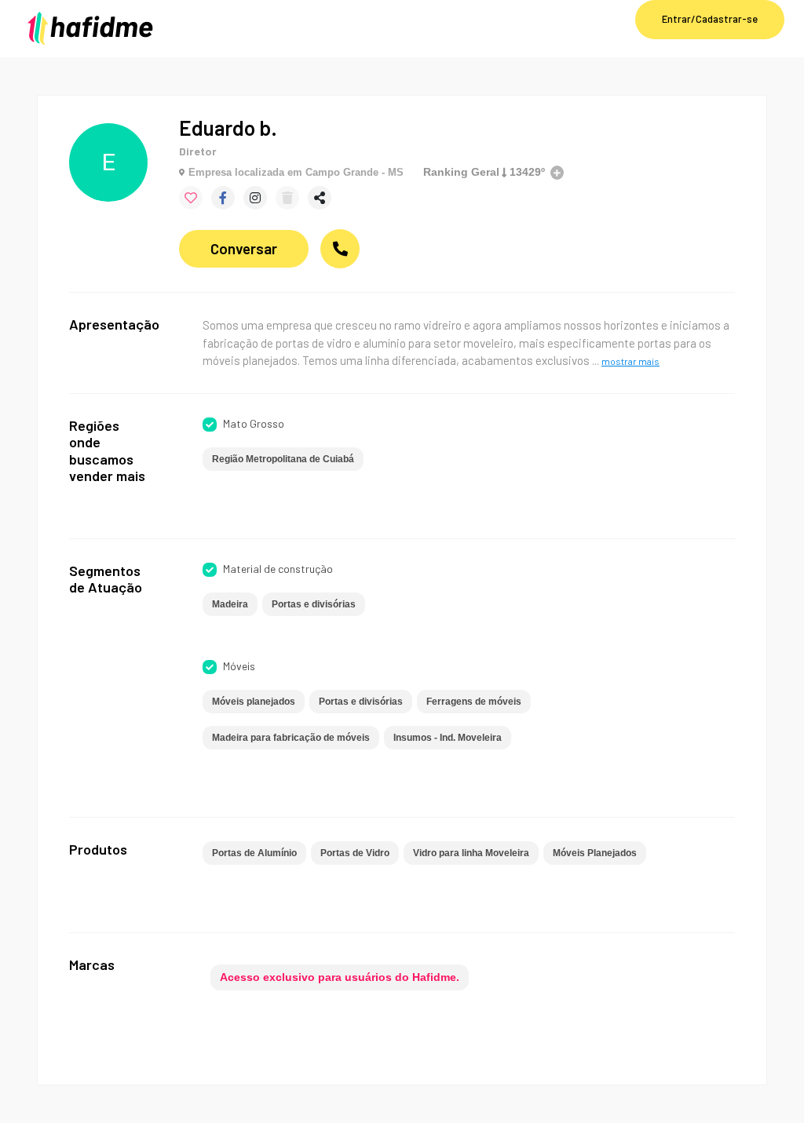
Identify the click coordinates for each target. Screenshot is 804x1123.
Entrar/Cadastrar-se (710, 19)
